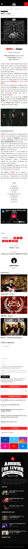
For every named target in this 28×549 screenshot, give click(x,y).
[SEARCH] (25, 390)
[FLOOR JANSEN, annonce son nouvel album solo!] (5, 518)
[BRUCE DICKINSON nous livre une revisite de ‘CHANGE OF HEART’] (5, 532)
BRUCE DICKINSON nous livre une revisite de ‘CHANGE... (17, 531)
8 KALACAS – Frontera (14, 247)
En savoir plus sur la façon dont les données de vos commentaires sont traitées (13, 380)
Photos (4, 487)
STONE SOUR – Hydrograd (7, 316)
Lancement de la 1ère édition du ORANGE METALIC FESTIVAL (14, 254)
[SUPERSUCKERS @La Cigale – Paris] (5, 500)
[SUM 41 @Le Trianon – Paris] (5, 507)
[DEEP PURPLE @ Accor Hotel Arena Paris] (5, 492)
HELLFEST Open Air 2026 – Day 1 (9, 421)
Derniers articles (8, 512)
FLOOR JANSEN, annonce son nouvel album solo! (13, 400)
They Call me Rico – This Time (7, 294)
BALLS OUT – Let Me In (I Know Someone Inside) (11, 338)
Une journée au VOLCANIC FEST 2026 (10, 404)
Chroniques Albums (4, 11)
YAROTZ (9, 48)
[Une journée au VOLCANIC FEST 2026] (5, 525)
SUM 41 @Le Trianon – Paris (16, 506)
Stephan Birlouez (5, 15)
